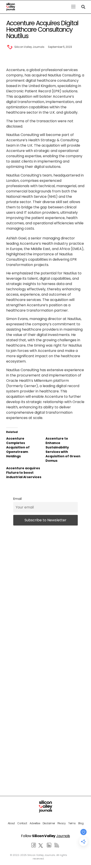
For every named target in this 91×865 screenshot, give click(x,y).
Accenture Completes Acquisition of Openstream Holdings (18, 447)
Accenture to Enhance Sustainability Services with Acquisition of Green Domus (63, 449)
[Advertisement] (45, 713)
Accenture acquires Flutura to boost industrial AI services (23, 472)
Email (17, 499)
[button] (73, 6)
